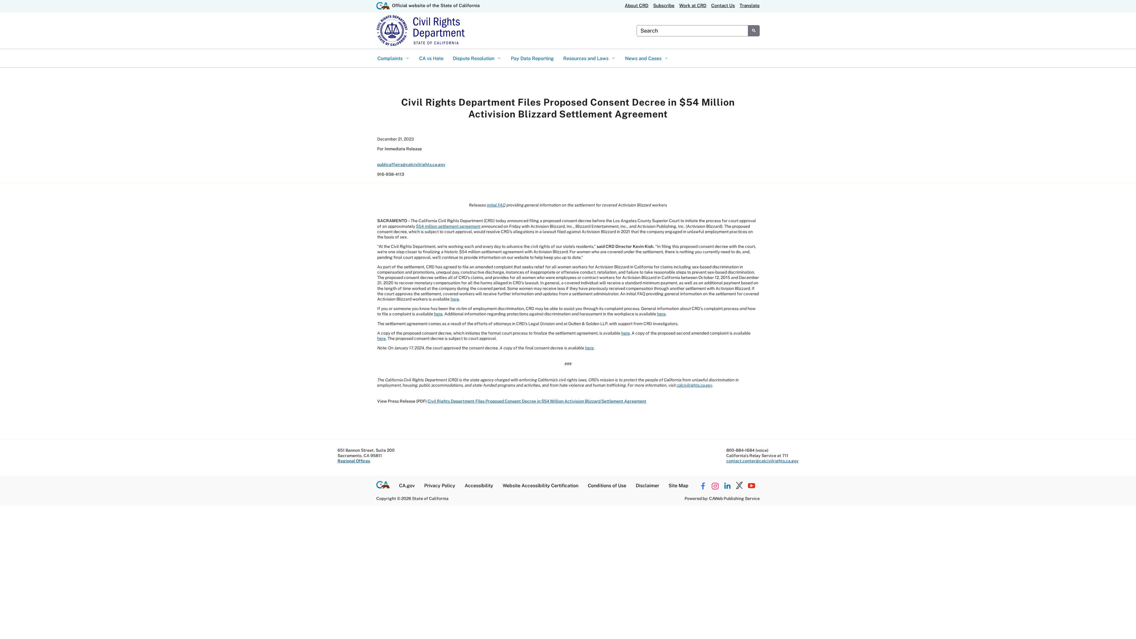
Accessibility (479, 485)
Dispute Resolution (474, 58)
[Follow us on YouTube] (751, 486)
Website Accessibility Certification (540, 485)
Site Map (678, 485)
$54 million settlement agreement (448, 226)
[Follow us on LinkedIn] (727, 486)
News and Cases (644, 58)
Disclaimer (647, 485)
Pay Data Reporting (532, 58)
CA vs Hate (431, 58)
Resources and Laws (586, 58)
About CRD (636, 5)
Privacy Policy (439, 485)
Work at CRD (692, 5)
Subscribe (663, 5)
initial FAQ (496, 205)
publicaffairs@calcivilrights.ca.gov (411, 164)
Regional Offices (354, 461)
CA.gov (407, 485)
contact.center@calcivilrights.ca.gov (762, 461)
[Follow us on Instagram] (715, 486)
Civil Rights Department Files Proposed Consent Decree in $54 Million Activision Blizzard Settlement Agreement (536, 401)
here (455, 299)
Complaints (390, 58)
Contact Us (723, 5)
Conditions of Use (607, 485)
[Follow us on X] (739, 486)
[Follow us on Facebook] (703, 486)
